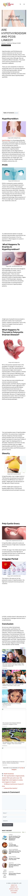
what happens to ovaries (16, 780)
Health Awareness (6, 45)
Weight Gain (5, 780)
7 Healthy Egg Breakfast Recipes (13, 845)
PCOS (8, 778)
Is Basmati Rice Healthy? (10, 788)
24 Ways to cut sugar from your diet (14, 859)
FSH (5, 775)
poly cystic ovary (14, 778)
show (16, 112)
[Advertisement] (14, 94)
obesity (4, 778)
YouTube (21, 767)
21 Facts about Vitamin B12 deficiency (15, 874)
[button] (20, 4)
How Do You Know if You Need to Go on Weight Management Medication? (14, 838)
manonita (3, 43)
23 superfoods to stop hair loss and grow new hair (15, 866)
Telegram (14, 769)
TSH (21, 778)
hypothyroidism (6, 140)
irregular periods (19, 775)
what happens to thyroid (8, 782)
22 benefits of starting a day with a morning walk (15, 852)
